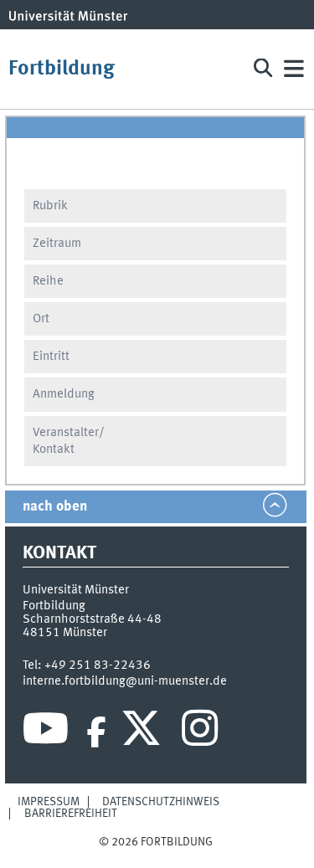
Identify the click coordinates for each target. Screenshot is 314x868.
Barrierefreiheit (70, 813)
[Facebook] (96, 732)
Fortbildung (61, 69)
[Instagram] (200, 732)
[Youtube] (46, 732)
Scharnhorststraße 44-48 (92, 619)
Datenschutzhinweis (160, 802)
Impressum (49, 802)
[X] (143, 732)
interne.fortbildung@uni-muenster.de (125, 681)
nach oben (55, 507)
